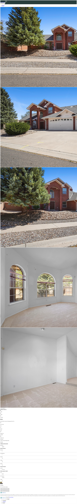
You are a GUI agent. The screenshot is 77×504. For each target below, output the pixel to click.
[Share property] (4, 408)
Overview (3, 5)
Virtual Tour (5, 409)
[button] (38, 47)
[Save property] (3, 408)
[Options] (1, 408)
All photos (2, 409)
